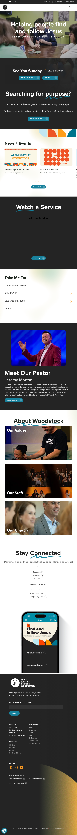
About (31, 727)
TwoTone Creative (58, 829)
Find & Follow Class (49, 169)
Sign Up (14, 713)
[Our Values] (38, 443)
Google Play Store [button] (36, 596)
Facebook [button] (36, 572)
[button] (4, 831)
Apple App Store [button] (37, 590)
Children (12, 745)
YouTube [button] (37, 579)
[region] (38, 163)
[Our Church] (38, 518)
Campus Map (33, 741)
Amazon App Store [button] (37, 593)
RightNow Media (15, 753)
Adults (11, 750)
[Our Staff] (38, 481)
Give (30, 735)
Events (31, 733)
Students (12, 748)
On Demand (33, 738)
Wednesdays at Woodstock (17, 169)
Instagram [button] (36, 575)
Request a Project (35, 743)
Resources (32, 730)
